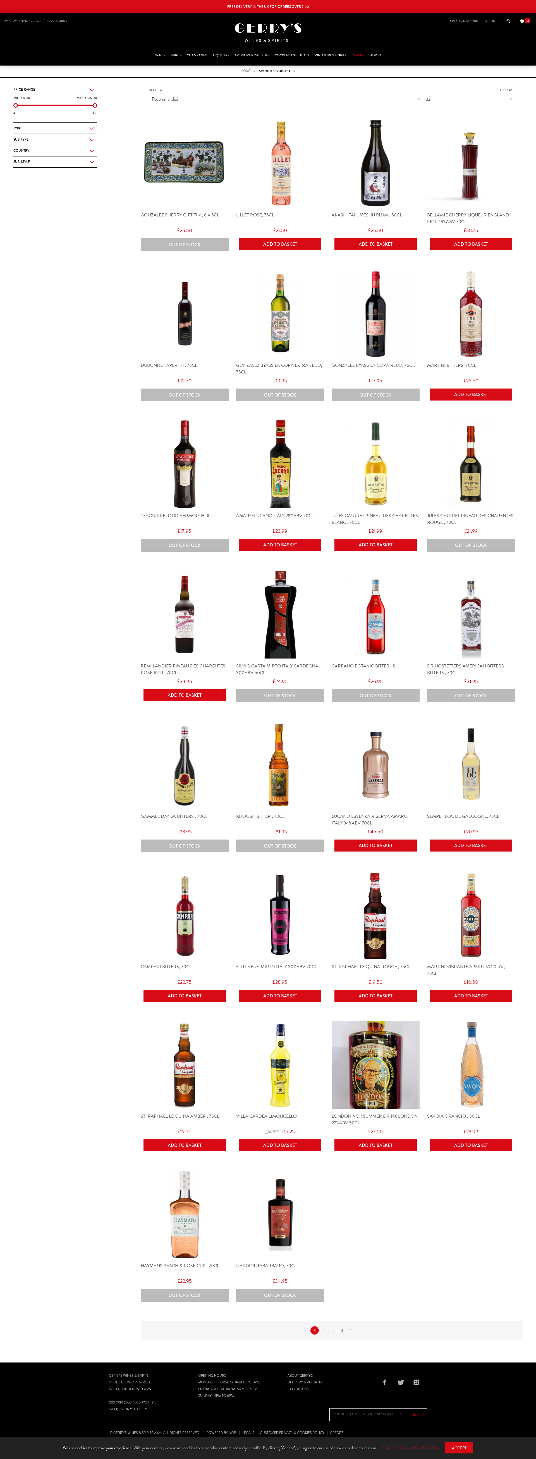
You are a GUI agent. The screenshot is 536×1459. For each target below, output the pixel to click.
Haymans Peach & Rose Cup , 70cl (180, 1265)
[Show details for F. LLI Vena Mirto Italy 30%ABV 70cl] (280, 915)
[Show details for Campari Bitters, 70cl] (185, 915)
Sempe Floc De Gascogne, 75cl (463, 816)
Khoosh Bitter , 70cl (260, 816)
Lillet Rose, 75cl (255, 215)
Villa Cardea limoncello (266, 1116)
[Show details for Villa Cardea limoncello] (280, 1065)
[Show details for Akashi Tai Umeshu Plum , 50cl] (376, 164)
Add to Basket (280, 244)
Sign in (490, 21)
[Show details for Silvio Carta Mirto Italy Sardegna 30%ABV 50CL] (280, 615)
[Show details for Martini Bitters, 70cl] (471, 314)
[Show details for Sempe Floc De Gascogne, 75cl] (471, 765)
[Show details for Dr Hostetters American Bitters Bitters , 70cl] (471, 615)
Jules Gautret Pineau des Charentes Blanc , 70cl (375, 519)
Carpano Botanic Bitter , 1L (364, 666)
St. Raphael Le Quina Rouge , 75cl (371, 966)
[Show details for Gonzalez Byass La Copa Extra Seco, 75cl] (280, 314)
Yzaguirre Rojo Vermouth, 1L (175, 515)
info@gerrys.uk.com (128, 1409)
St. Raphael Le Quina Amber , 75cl (180, 1116)
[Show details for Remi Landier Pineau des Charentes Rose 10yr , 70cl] (185, 615)
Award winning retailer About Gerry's (35, 21)
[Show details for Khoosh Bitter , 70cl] (280, 765)
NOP (232, 1432)
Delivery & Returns (305, 1382)
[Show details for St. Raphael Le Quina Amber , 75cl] (185, 1065)
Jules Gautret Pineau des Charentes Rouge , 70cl (470, 519)
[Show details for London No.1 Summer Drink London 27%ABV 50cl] (376, 1065)
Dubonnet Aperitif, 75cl (169, 365)
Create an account (465, 21)
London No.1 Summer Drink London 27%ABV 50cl (375, 1119)
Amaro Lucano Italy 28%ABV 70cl (275, 515)
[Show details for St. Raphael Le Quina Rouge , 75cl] (376, 915)
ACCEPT (459, 1448)
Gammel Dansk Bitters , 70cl (174, 816)
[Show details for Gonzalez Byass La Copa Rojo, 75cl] (376, 314)
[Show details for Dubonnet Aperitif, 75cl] (185, 314)
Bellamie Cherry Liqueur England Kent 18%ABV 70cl (468, 218)
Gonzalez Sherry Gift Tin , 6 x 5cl (180, 215)
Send (418, 1415)
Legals (248, 1432)
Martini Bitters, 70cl (451, 365)
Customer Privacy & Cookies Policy (292, 1432)
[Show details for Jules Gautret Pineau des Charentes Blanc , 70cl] (376, 464)
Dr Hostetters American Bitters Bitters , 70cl (465, 669)
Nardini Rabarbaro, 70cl (266, 1265)
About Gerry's (300, 1375)
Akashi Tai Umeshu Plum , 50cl (367, 215)
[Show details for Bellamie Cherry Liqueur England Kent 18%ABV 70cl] (471, 164)
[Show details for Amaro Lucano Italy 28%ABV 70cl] (280, 464)
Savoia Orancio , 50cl (453, 1116)
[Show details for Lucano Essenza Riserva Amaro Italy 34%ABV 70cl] (376, 765)
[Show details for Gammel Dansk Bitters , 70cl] (185, 765)
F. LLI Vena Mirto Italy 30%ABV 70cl (276, 966)
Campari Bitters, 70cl (166, 966)
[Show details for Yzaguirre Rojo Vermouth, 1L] (185, 464)
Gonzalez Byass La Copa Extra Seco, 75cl (279, 368)
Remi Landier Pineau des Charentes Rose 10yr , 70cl (183, 669)
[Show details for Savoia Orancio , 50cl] (471, 1065)
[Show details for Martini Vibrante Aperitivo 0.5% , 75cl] (471, 915)
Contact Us (298, 1389)
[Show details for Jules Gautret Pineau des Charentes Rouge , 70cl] (471, 464)
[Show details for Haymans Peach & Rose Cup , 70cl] (185, 1214)
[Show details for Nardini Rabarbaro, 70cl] (280, 1214)
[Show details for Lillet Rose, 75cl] (280, 164)
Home (246, 70)
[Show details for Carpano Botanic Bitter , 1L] (376, 615)
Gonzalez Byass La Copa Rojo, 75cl (373, 365)
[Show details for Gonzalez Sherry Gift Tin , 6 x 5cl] (185, 164)
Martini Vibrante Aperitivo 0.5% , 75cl (466, 970)
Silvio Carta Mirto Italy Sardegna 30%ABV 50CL (277, 669)
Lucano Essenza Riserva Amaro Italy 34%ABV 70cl (370, 819)
